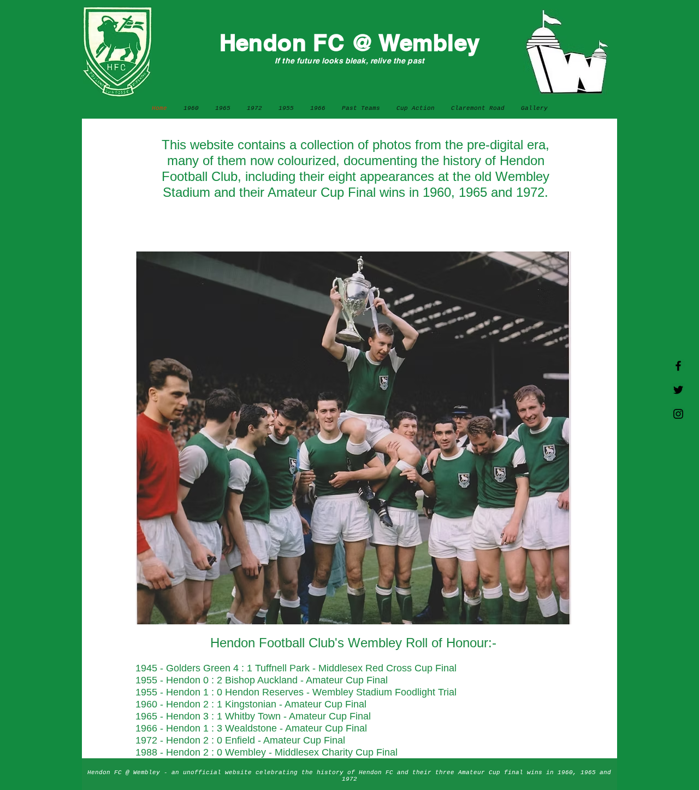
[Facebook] (678, 365)
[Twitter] (678, 389)
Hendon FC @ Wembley (350, 42)
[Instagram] (678, 413)
